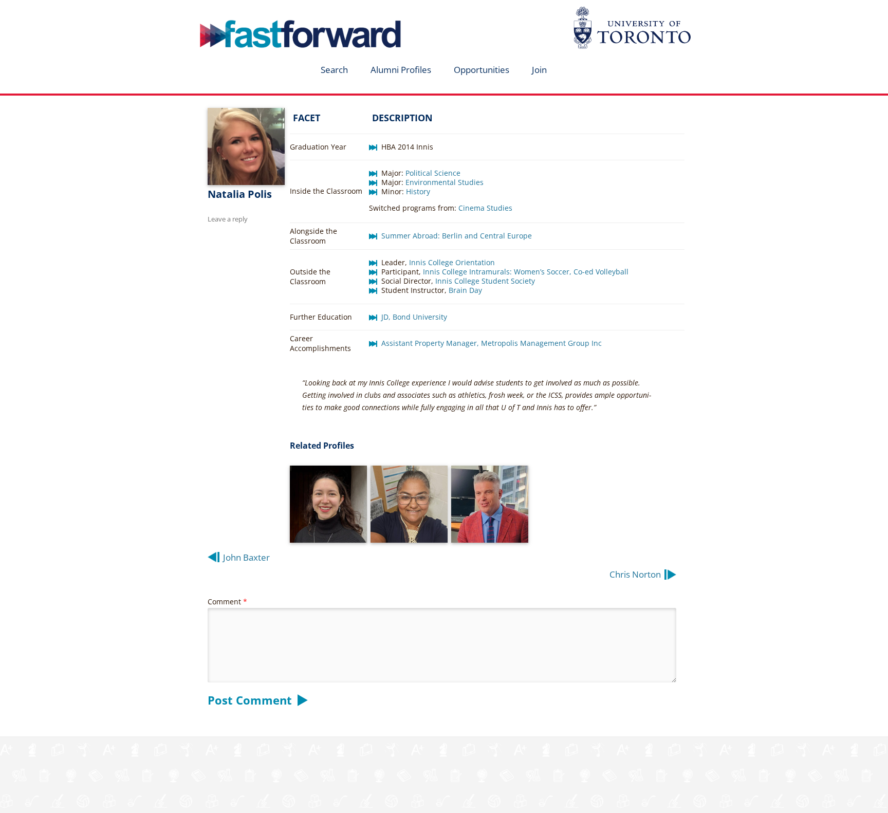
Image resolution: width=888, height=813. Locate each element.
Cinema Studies (485, 208)
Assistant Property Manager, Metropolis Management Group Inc (491, 343)
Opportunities (481, 70)
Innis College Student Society (485, 281)
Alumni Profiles (401, 70)
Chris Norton (635, 574)
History (418, 191)
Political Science (432, 173)
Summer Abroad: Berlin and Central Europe (456, 236)
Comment (227, 601)
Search (334, 70)
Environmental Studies (444, 182)
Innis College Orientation (453, 262)
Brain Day (465, 290)
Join (539, 70)
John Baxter (246, 557)
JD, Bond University (414, 317)
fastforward (257, 12)
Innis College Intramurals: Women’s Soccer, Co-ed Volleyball (525, 271)
